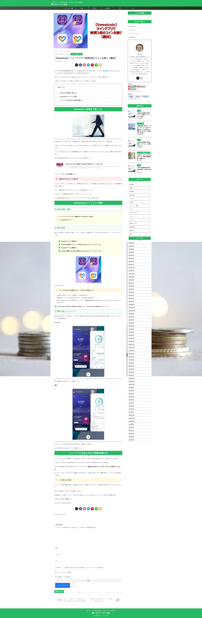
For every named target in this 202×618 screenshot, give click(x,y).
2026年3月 (131, 258)
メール (57, 554)
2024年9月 (131, 313)
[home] (141, 78)
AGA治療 (107, 8)
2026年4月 (131, 255)
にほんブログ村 (132, 98)
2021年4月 (131, 439)
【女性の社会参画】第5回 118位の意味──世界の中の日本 (144, 169)
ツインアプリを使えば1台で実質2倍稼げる (71, 100)
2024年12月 (132, 304)
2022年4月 (131, 402)
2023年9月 (131, 350)
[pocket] (84, 65)
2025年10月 (132, 273)
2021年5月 (131, 436)
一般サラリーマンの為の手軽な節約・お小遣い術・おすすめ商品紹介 (101, 610)
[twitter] (76, 65)
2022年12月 (132, 378)
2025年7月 (131, 283)
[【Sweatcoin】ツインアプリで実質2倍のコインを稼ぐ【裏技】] (88, 65)
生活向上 (95, 8)
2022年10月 (132, 384)
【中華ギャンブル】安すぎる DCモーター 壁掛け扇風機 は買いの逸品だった (144, 156)
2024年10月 (132, 310)
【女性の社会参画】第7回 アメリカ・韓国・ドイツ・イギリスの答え (144, 114)
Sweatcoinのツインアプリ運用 (68, 96)
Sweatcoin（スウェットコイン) (111, 70)
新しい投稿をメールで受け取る (63, 576)
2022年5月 (131, 399)
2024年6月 (131, 323)
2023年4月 (131, 366)
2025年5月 (131, 289)
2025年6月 (131, 286)
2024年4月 (131, 329)
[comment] (100, 65)
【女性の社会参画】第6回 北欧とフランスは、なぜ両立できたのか (144, 143)
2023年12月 (132, 341)
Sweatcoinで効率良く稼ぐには (68, 93)
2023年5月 (131, 362)
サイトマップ (132, 30)
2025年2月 (131, 298)
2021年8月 (131, 427)
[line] (96, 65)
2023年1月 (131, 375)
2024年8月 (131, 316)
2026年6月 (131, 249)
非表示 (63, 87)
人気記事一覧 (132, 37)
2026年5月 (131, 252)
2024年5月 (131, 326)
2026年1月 (131, 264)
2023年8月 (131, 353)
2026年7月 (131, 246)
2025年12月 (132, 267)
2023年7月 (131, 356)
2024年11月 (132, 307)
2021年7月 (131, 430)
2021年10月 (132, 421)
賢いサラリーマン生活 (59, 4)
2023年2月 (131, 372)
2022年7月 (131, 393)
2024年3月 (131, 332)
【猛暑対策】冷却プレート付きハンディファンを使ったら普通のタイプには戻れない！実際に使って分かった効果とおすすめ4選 (144, 129)
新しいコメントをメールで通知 (63, 572)
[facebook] (80, 65)
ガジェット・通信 (69, 8)
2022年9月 (131, 387)
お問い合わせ (132, 26)
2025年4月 (131, 292)
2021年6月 (131, 433)
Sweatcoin (58, 514)
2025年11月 (132, 270)
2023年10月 (132, 347)
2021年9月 (131, 424)
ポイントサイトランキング (134, 91)
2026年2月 (131, 261)
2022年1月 (131, 412)
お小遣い (82, 8)
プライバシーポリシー (134, 33)
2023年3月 (131, 369)
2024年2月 (131, 335)
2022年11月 (132, 381)
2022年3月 (131, 406)
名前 (56, 548)
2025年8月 (131, 279)
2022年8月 (131, 390)
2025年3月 (131, 295)
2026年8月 (131, 243)
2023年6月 (131, 359)
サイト (57, 561)
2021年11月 (131, 418)
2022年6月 (131, 396)
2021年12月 (132, 415)
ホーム (132, 8)
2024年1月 (131, 338)
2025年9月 (131, 276)
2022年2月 (131, 409)
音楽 (120, 8)
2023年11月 (132, 344)
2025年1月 (131, 301)
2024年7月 (131, 319)
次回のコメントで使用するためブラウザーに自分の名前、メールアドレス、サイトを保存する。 (80, 567)
